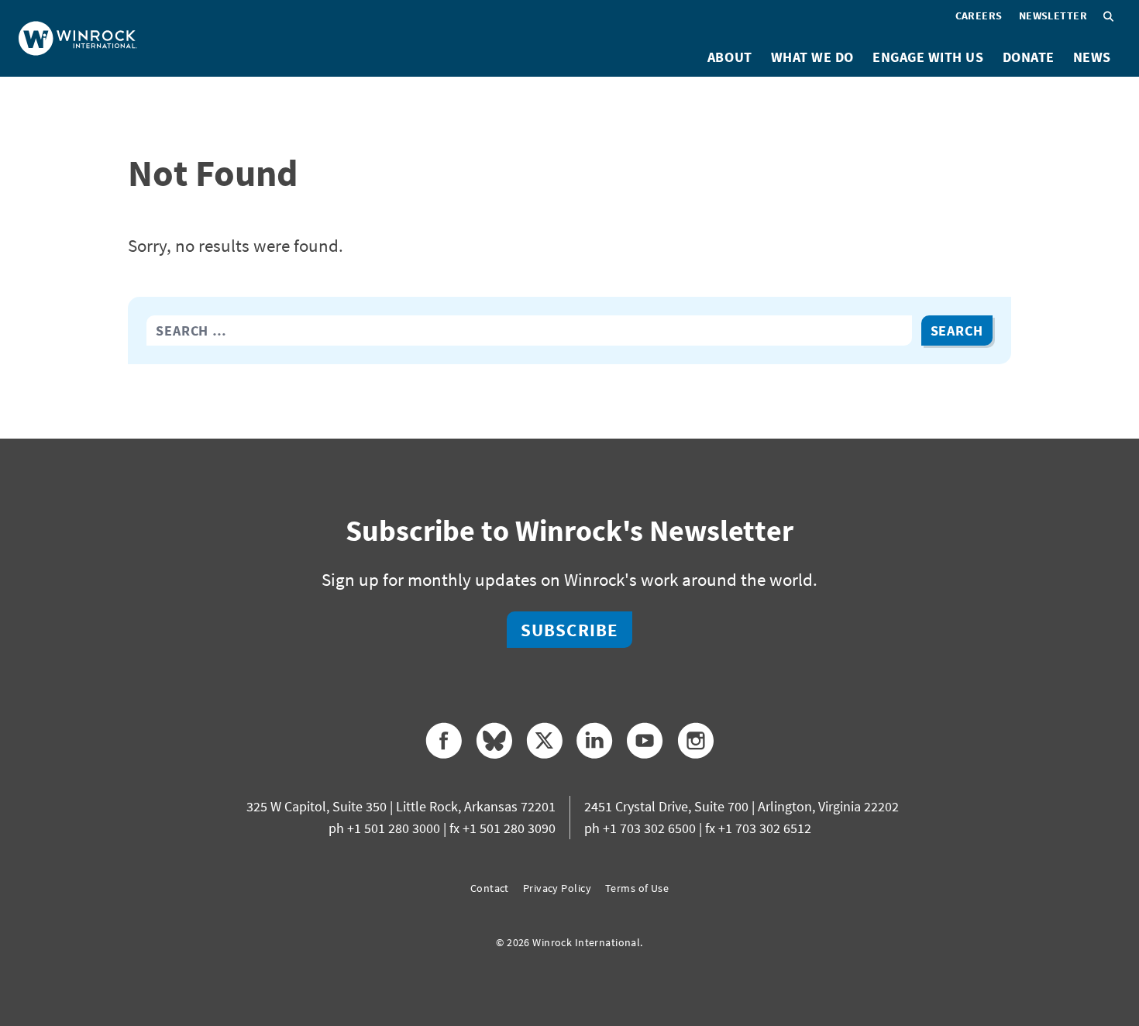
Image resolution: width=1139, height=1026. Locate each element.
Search (957, 330)
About (729, 57)
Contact (489, 888)
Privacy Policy (557, 888)
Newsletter (1053, 15)
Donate (1029, 57)
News (1092, 57)
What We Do (812, 57)
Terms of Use (637, 888)
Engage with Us (928, 57)
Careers (979, 15)
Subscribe (569, 629)
